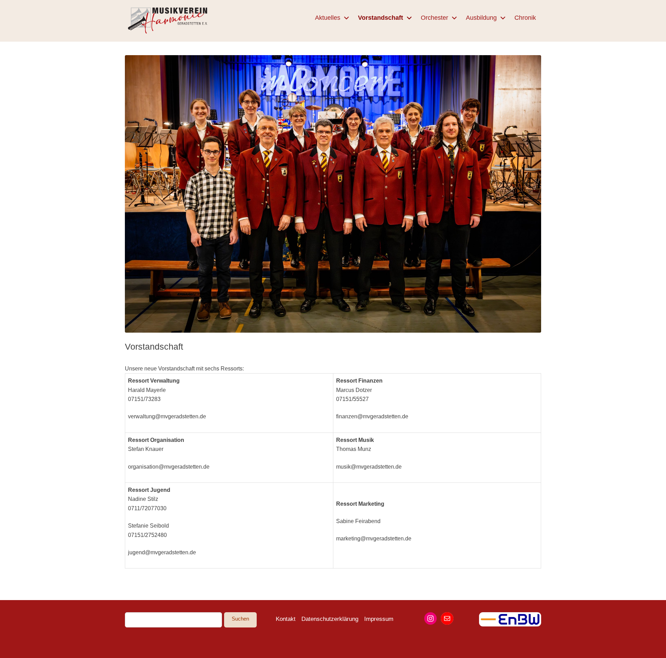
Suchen (240, 619)
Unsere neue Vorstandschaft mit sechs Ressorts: (184, 368)
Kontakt (286, 619)
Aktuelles (327, 17)
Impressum (378, 619)
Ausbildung (481, 17)
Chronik (525, 17)
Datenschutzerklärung (329, 619)
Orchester (434, 17)
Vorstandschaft (380, 17)
